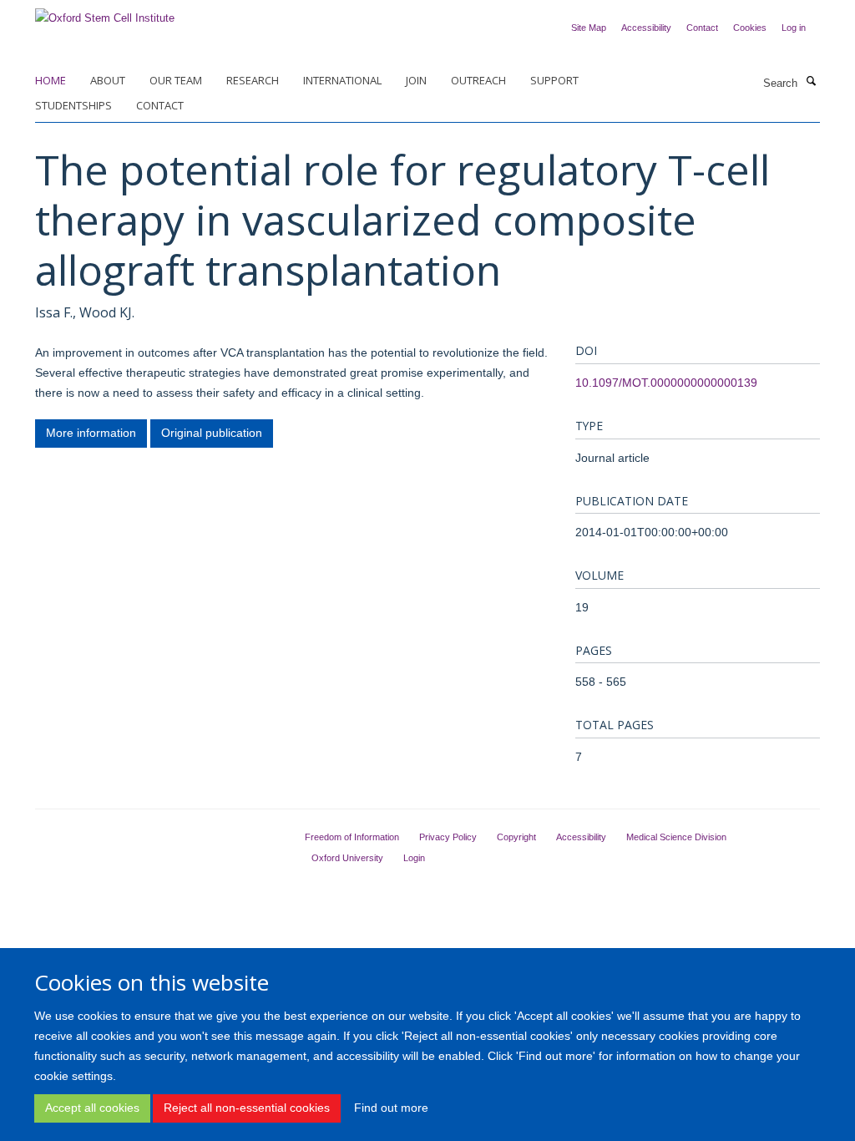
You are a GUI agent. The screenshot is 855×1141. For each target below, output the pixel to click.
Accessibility (646, 28)
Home (50, 80)
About (107, 80)
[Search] (811, 82)
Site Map (588, 28)
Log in (794, 28)
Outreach (478, 80)
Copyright (516, 837)
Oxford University (347, 858)
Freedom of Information (352, 837)
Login (414, 858)
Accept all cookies (92, 1107)
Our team (175, 80)
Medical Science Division (676, 837)
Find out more (391, 1107)
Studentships (73, 105)
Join (416, 80)
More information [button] (91, 432)
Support (554, 80)
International (342, 80)
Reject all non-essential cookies (247, 1107)
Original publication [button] (211, 432)
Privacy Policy (448, 837)
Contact (702, 28)
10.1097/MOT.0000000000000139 (666, 382)
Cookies (749, 28)
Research (252, 80)
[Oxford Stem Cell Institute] (105, 13)
